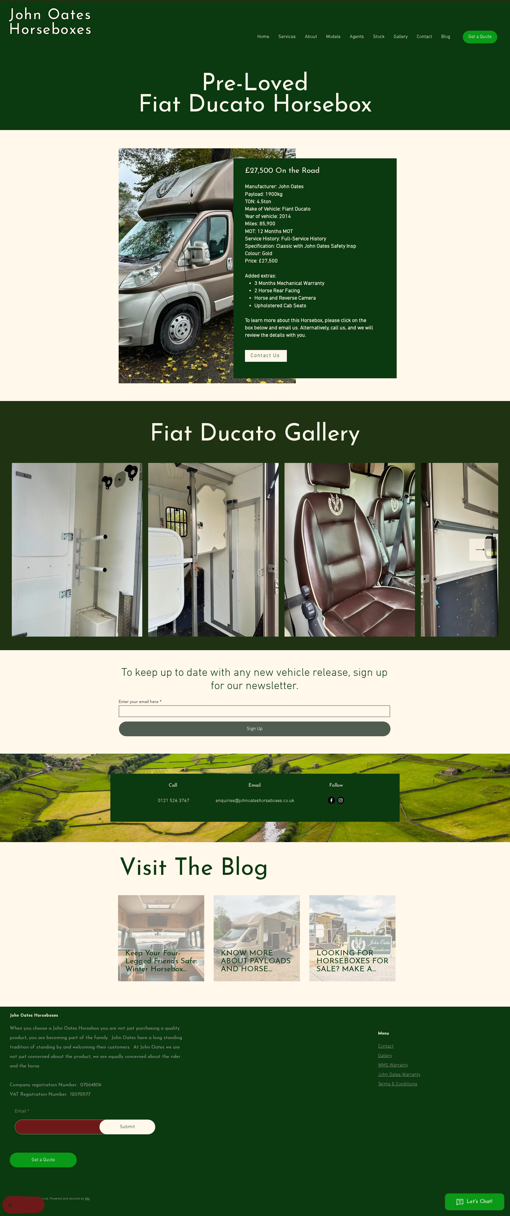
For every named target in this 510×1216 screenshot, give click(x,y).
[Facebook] (331, 800)
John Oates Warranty (399, 1075)
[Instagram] (340, 800)
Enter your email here (138, 701)
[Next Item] (480, 550)
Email (20, 1111)
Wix (87, 1198)
